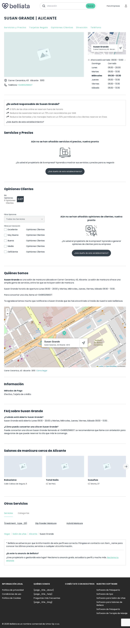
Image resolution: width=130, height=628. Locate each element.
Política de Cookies (11, 598)
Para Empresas (113, 6)
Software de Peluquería (108, 590)
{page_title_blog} (43, 602)
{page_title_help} (43, 594)
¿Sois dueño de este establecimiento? (25, 121)
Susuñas (93, 479)
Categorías (23, 513)
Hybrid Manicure (75, 523)
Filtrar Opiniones (10, 214)
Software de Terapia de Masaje (111, 613)
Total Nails (52, 479)
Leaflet (100, 366)
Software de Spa (104, 594)
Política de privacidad (13, 590)
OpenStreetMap (111, 366)
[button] (64, 333)
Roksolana (10, 479)
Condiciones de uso (11, 594)
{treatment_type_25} (15, 523)
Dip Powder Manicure (45, 523)
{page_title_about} (44, 590)
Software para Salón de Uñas (110, 598)
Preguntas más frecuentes (47, 598)
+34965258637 (25, 85)
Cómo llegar (41, 370)
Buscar (91, 6)
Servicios (8, 513)
